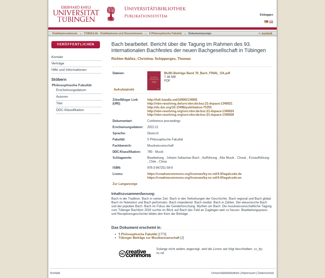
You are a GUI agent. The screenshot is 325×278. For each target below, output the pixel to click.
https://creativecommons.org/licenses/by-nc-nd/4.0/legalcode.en (194, 177)
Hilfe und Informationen (69, 70)
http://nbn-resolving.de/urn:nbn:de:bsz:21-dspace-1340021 (189, 103)
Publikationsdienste (64, 33)
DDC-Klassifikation (70, 110)
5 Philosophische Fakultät (165, 33)
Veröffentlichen (75, 44)
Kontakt (57, 57)
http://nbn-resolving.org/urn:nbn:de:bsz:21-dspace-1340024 (190, 111)
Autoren (62, 96)
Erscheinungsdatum (71, 90)
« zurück (265, 33)
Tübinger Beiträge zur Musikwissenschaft (148, 238)
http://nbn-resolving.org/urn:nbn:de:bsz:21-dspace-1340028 (190, 114)
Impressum (248, 273)
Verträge (57, 63)
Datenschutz (266, 273)
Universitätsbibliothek (225, 273)
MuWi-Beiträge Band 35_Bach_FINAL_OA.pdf (197, 73)
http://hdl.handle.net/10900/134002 (172, 99)
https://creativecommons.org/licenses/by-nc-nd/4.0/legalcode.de (194, 174)
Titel (59, 103)
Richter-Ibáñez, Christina (132, 59)
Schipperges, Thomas (173, 59)
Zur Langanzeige (125, 184)
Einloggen (266, 14)
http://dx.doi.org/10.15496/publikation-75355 (179, 107)
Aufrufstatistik (124, 89)
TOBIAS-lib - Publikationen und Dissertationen (113, 33)
